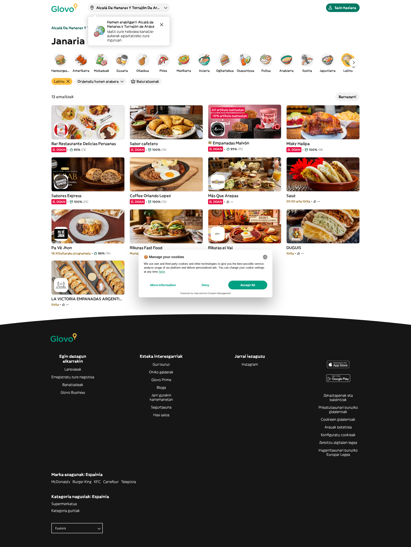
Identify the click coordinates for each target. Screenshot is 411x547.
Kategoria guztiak (65, 510)
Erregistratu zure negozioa (72, 377)
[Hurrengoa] (353, 62)
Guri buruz (161, 364)
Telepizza (128, 482)
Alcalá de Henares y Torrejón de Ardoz (84, 28)
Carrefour (111, 482)
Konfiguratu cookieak (338, 435)
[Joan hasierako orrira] (64, 7)
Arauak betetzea (338, 427)
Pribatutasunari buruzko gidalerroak (338, 409)
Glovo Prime (161, 380)
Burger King (82, 482)
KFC (97, 482)
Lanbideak (72, 369)
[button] (60, 62)
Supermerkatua (64, 504)
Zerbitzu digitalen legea (338, 442)
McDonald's (60, 482)
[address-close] (161, 24)
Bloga (161, 387)
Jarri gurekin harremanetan (161, 397)
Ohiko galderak (161, 372)
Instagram (250, 364)
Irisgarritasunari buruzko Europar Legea (338, 452)
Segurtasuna (161, 407)
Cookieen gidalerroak (338, 419)
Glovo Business (73, 392)
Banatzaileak (72, 385)
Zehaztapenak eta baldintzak (338, 397)
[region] (205, 62)
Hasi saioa (161, 415)
